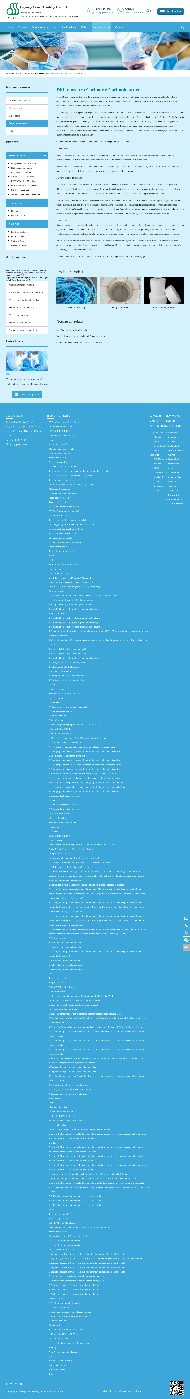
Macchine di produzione (60, 489)
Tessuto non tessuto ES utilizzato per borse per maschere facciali (79, 471)
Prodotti (22, 27)
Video (84, 27)
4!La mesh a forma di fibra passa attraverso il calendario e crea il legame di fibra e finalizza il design (95, 1027)
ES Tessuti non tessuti (20, 190)
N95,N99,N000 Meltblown (22, 177)
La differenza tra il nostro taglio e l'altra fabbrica (71, 600)
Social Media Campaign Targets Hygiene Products (72, 849)
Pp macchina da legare (59, 462)
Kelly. (51, 560)
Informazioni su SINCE (60, 729)
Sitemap (52, 1347)
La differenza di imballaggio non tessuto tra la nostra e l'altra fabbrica (81, 862)
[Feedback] (186, 947)
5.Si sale (53, 1143)
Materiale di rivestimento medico (24, 300)
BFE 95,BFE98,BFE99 (21, 172)
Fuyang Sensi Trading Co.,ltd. (20, 422)
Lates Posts (14, 341)
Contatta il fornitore (172, 11)
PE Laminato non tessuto (21, 168)
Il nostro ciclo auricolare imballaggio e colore (70, 1312)
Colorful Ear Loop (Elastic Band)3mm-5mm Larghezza (74, 1000)
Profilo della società (58, 444)
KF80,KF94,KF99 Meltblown (23, 181)
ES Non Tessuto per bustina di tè (64, 511)
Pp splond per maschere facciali (63, 493)
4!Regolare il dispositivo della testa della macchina (72, 1067)
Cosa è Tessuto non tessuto (61, 1249)
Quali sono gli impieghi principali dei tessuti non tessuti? (75, 724)
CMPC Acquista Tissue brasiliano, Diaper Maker (79, 342)
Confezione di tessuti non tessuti (64, 506)
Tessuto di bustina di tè (19, 322)
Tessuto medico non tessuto (61, 480)
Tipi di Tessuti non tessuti (60, 1361)
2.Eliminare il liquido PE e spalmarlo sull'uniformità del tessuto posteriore (83, 773)
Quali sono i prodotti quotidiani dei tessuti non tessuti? (74, 1005)
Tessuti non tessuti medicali (21, 307)
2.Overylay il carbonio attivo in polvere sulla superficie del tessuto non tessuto (85, 778)
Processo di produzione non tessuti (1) (66, 1245)
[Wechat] (186, 940)
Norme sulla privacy (58, 1365)
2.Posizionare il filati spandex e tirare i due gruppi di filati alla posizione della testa (87, 782)
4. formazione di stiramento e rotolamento (68, 1085)
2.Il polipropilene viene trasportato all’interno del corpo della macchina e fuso (85, 751)
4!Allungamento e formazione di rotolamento (70, 1089)
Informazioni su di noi (44, 27)
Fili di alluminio (18, 236)
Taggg (52, 1374)
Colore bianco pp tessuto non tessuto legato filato (72, 484)
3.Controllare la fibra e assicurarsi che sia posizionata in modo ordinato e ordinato (87, 885)
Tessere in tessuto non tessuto (62, 551)
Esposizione (14, 115)
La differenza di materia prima (63, 1009)
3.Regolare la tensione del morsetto (65, 942)
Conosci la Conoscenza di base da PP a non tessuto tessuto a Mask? (80, 1129)
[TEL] (186, 925)
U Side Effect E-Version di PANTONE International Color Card (78, 738)
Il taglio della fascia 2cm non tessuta (66, 742)
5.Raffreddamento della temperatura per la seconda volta (75, 1196)
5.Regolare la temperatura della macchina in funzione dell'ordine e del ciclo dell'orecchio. (90, 1174)
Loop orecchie (15, 203)
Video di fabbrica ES (58, 547)
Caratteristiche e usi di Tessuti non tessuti (68, 1236)
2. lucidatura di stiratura (60, 671)
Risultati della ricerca (58, 1338)
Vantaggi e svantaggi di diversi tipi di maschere (71, 604)
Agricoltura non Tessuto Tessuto (24, 330)
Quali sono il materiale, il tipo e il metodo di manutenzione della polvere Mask (85, 1014)
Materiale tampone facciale (21, 285)
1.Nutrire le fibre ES (58, 613)
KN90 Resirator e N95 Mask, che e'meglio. (69, 867)
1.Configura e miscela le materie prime (67, 662)
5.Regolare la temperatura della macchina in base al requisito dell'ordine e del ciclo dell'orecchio (93, 1178)
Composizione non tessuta (61, 853)
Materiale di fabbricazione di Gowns (26, 292)
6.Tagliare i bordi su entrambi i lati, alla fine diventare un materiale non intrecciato (87, 1254)
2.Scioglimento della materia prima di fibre (68, 756)
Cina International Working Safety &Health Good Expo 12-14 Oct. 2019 (82, 845)
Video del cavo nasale (59, 498)
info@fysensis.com (104, 12)
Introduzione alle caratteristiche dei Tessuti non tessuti (81, 336)
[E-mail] (186, 918)
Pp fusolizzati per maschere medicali (66, 529)
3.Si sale (53, 800)
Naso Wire (14, 224)
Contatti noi (121, 27)
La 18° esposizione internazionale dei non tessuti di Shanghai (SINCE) (81, 996)
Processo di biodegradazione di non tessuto (69, 1343)
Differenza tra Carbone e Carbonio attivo (68, 74)
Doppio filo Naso (18, 245)
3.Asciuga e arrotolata (59, 938)
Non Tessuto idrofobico (60, 733)
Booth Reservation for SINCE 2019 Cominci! (70, 578)
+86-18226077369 (134, 12)
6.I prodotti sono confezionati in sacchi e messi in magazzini (77, 1276)
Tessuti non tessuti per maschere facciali (67, 520)
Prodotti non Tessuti (58, 515)
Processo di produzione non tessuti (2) (66, 1240)
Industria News (16, 108)
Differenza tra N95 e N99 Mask (63, 1334)
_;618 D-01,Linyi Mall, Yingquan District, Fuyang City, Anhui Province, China (26, 431)
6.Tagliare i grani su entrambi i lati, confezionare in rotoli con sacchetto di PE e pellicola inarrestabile (95, 1258)
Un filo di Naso (17, 241)
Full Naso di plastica (19, 232)
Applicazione (68, 27)
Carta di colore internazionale (62, 1111)
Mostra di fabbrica (57, 818)
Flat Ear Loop (17, 211)
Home (10, 27)
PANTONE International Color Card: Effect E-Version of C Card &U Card (83, 595)
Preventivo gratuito (30, 394)
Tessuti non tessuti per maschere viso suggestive (71, 475)
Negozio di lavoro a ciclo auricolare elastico (69, 707)
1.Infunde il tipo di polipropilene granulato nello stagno (74, 609)
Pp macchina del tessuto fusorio (63, 533)
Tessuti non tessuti (17, 155)
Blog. (11, 131)
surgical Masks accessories (157, 420)
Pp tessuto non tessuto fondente (63, 466)
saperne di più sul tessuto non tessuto (66, 1120)
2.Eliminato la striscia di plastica (64, 796)
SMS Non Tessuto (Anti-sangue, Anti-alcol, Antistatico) (74, 587)
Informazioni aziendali (19, 100)
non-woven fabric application (174, 420)
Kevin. (52, 555)
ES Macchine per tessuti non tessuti (65, 542)
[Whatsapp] (186, 932)
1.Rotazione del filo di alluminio (64, 667)
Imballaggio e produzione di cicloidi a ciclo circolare (73, 524)
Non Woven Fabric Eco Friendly (71, 330)
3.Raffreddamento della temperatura (65, 960)
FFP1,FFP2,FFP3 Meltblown (23, 186)
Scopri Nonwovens (41, 74)
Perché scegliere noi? (58, 1218)
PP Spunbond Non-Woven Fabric (25, 163)
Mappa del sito (109, 1391)
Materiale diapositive (18, 315)
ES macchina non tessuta (60, 538)
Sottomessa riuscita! (58, 1369)
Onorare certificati (57, 689)
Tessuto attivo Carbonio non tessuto (26, 195)
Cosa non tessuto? (57, 591)
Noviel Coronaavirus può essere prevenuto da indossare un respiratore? (82, 747)
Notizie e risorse (101, 27)
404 (50, 1356)
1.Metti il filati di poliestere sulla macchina (68, 649)
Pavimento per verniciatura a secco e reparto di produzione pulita (79, 1227)
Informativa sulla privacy (129, 1391)
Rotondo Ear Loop (19, 215)
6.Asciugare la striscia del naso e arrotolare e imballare (74, 1285)
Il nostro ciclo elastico (59, 1125)
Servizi (52, 974)
